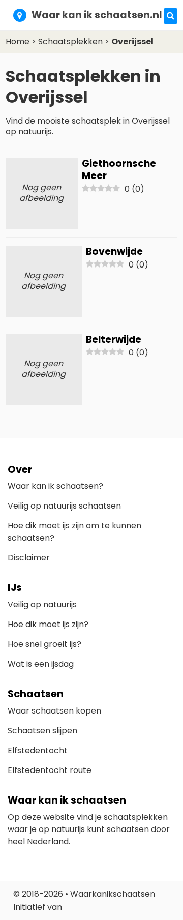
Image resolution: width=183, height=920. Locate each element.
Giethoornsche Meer (119, 170)
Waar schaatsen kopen (54, 711)
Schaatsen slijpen (42, 730)
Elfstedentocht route (50, 770)
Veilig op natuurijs (42, 604)
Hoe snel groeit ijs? (44, 644)
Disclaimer (29, 557)
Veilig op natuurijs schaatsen (64, 506)
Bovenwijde (114, 251)
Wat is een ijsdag (41, 664)
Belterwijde (113, 339)
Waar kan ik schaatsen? (55, 486)
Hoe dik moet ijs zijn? (48, 624)
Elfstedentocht (38, 750)
